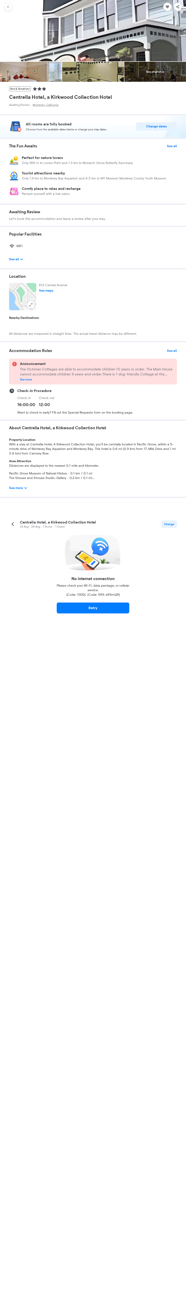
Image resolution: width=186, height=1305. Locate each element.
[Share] (177, 7)
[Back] (8, 7)
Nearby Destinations (24, 318)
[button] (22, 296)
